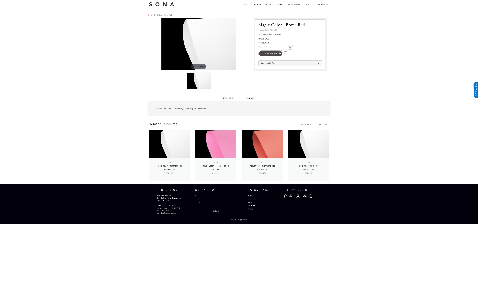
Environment (294, 4)
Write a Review (275, 34)
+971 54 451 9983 (174, 208)
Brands (280, 4)
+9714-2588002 (167, 205)
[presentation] (306, 124)
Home (246, 4)
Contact (250, 209)
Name (197, 196)
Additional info (267, 63)
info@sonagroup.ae (168, 213)
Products (269, 4)
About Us (256, 4)
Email (197, 199)
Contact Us (309, 4)
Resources (323, 4)
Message (198, 202)
